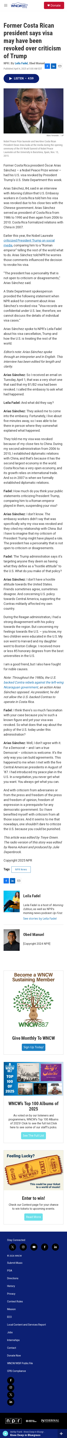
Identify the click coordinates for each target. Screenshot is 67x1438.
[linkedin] (10, 1402)
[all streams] (62, 1433)
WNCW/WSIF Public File (20, 1363)
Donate (56, 5)
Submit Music (15, 1263)
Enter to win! (33, 1198)
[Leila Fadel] (12, 901)
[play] (5, 1433)
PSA (9, 1270)
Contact (11, 1348)
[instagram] (10, 1387)
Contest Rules (15, 1301)
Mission (11, 1309)
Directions (12, 1278)
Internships (13, 1340)
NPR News (21, 869)
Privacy (11, 1293)
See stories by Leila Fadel (40, 918)
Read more (33, 1217)
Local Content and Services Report (26, 1324)
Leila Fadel (21, 63)
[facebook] (10, 1380)
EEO (9, 1317)
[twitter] (10, 1394)
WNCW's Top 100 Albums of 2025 (33, 1106)
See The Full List (33, 1135)
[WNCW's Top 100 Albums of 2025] (33, 1079)
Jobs (10, 1332)
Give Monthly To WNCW (33, 1038)
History (11, 1286)
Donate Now (14, 1355)
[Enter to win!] (33, 1170)
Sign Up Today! (34, 1047)
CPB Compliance (16, 1371)
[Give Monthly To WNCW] (33, 1000)
